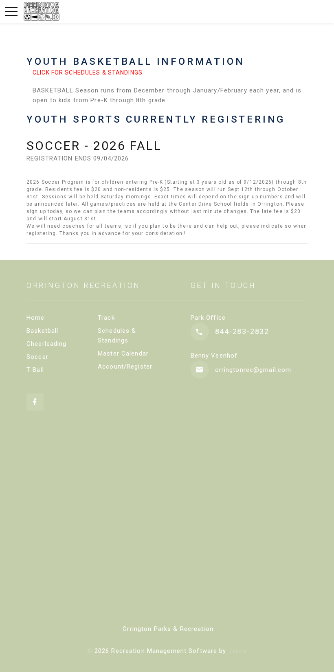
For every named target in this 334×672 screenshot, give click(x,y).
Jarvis (238, 650)
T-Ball (35, 369)
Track (106, 317)
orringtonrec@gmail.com (253, 369)
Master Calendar (123, 353)
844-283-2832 (242, 331)
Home (35, 317)
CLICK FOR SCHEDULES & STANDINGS (88, 72)
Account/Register (125, 366)
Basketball (42, 330)
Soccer (37, 356)
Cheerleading (46, 343)
